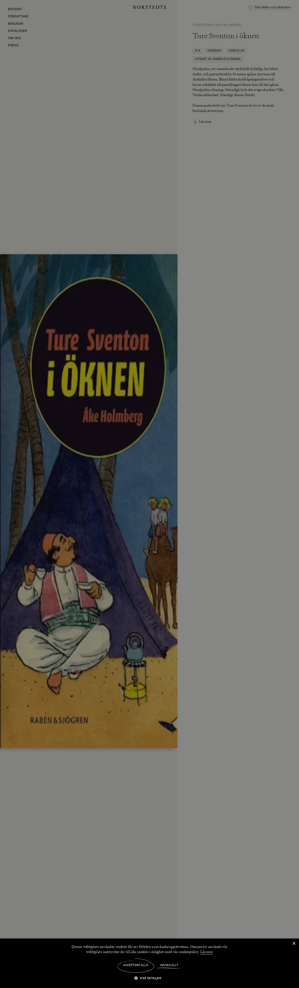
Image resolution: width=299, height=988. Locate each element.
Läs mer (206, 952)
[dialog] (149, 494)
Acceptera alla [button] (135, 965)
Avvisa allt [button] (169, 965)
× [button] (293, 943)
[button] (149, 978)
